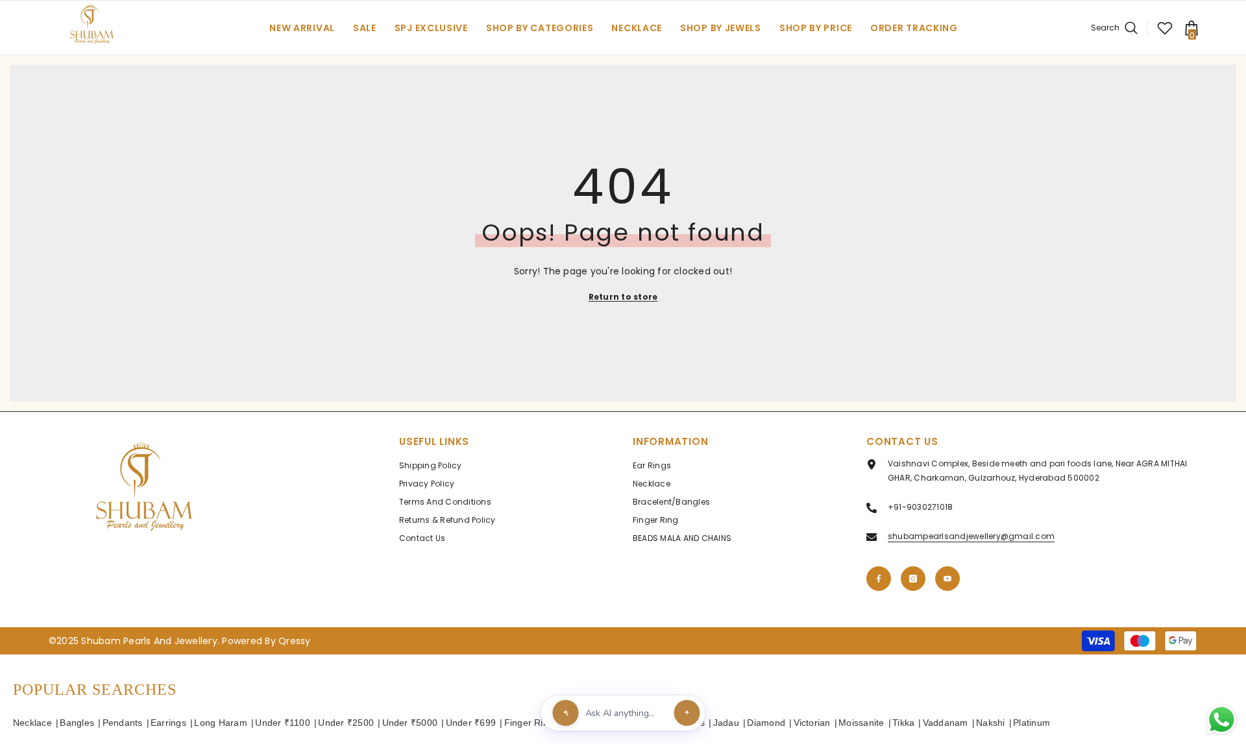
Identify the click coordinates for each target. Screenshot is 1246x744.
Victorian (812, 722)
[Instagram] (913, 578)
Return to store (623, 296)
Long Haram (220, 722)
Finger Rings (531, 722)
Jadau (726, 722)
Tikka (903, 722)
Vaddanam (945, 722)
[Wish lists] (1164, 28)
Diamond (766, 722)
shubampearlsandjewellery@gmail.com (971, 536)
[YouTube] (947, 578)
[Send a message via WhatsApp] (1222, 720)
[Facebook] (878, 578)
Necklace (32, 722)
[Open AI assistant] (687, 713)
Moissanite (861, 722)
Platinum (1031, 722)
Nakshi (990, 722)
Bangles (77, 722)
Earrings (168, 722)
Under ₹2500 (346, 722)
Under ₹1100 (282, 722)
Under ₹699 (471, 722)
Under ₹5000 (410, 722)
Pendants (123, 722)
